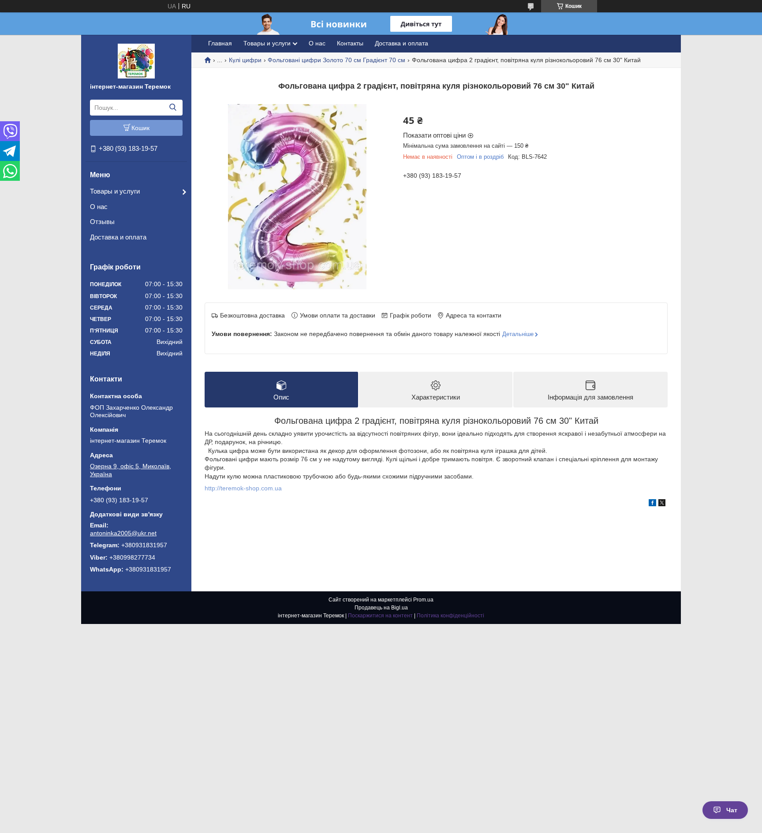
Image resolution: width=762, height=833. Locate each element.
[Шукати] (173, 108)
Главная (220, 43)
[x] (661, 504)
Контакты (350, 43)
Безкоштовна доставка (252, 315)
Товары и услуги (115, 191)
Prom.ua (423, 600)
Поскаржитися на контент (380, 616)
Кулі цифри (245, 60)
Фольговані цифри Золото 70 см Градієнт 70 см (336, 60)
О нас (99, 206)
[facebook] (652, 504)
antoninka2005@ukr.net (123, 533)
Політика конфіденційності (450, 616)
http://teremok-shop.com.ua (243, 488)
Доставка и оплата (118, 237)
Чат (731, 810)
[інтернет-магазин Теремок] (136, 60)
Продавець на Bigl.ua (381, 608)
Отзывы (102, 221)
